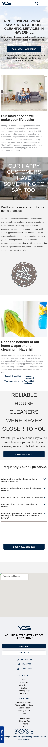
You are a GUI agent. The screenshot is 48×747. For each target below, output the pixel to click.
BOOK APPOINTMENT (24, 454)
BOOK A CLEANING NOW (24, 547)
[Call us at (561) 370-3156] (36, 3)
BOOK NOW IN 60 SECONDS (24, 49)
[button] (44, 3)
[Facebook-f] (16, 731)
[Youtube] (32, 731)
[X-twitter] (21, 731)
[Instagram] (26, 731)
